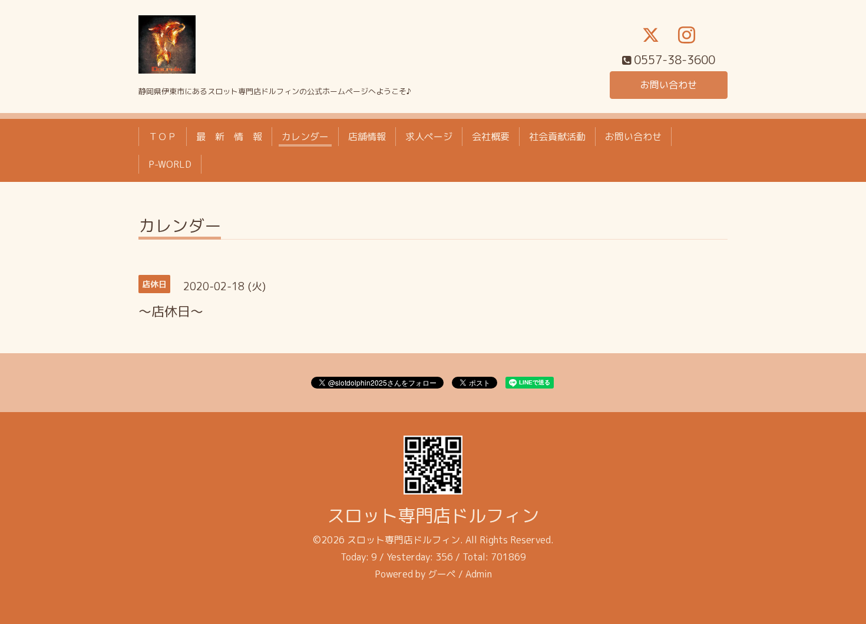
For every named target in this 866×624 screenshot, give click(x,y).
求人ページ (428, 136)
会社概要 (491, 136)
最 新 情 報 (229, 136)
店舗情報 (367, 136)
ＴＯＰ (162, 136)
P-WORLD (169, 164)
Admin (478, 573)
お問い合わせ (668, 84)
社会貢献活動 (557, 136)
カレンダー (305, 136)
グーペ (442, 573)
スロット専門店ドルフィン (433, 515)
